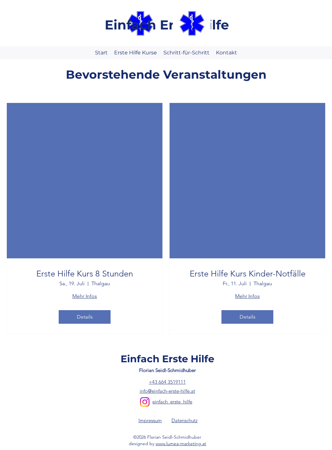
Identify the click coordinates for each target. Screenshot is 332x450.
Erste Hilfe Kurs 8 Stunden (84, 274)
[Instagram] (144, 402)
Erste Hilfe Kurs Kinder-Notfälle (247, 274)
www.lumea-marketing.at (181, 443)
